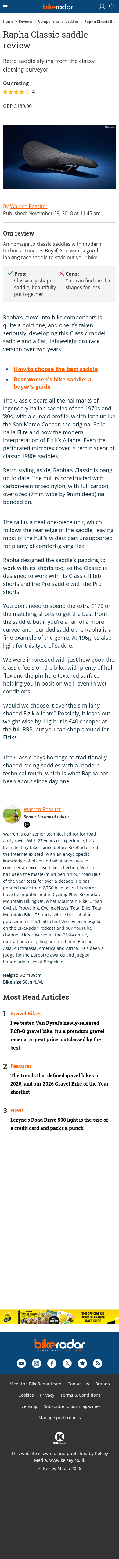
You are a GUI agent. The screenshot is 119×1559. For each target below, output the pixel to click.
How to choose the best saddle (56, 369)
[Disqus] (59, 1225)
